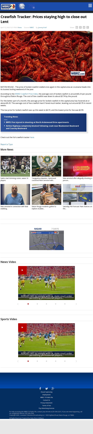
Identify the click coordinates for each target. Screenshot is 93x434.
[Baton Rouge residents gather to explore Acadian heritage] (46, 194)
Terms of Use (46, 406)
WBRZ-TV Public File (46, 397)
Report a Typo (7, 144)
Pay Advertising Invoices (46, 408)
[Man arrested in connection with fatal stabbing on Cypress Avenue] (15, 194)
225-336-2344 (29, 413)
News (20, 27)
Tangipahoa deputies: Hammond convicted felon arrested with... (44, 179)
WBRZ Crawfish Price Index (26, 94)
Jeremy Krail (42, 27)
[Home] (8, 7)
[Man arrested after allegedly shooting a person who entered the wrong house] (77, 166)
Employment (47, 395)
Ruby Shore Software (37, 418)
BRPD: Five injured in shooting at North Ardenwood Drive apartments (37, 122)
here (32, 137)
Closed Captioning (46, 392)
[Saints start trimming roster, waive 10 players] (15, 166)
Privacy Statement (46, 403)
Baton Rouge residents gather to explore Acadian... (44, 207)
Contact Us (46, 400)
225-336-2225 (56, 412)
